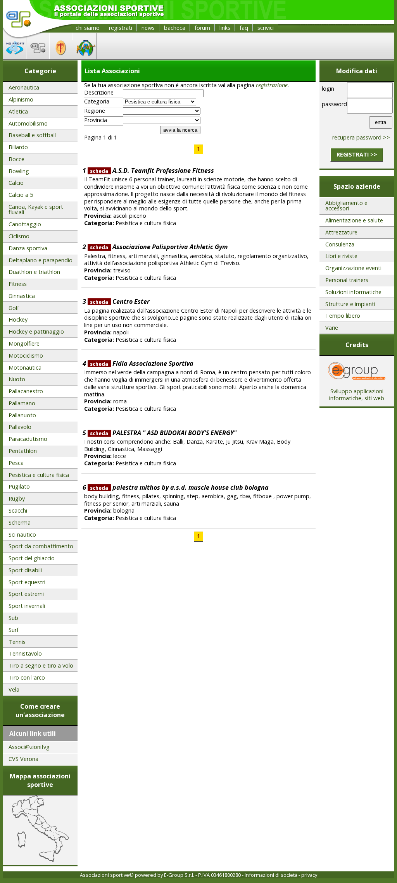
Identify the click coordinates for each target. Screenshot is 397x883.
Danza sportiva (28, 248)
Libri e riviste (341, 256)
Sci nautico (22, 534)
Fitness (18, 283)
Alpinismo (21, 99)
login (328, 88)
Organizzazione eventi (353, 268)
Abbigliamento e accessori (346, 205)
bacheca (174, 27)
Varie (331, 327)
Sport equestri (27, 582)
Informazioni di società (271, 874)
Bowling (19, 171)
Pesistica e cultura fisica (39, 475)
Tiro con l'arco (27, 677)
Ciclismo (19, 236)
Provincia (95, 120)
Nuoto (17, 379)
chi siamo (88, 27)
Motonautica (25, 367)
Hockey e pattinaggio (36, 331)
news (148, 27)
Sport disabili (25, 570)
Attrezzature (341, 232)
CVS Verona (23, 759)
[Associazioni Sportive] (37, 57)
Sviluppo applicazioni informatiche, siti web (356, 394)
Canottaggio (25, 224)
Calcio (16, 182)
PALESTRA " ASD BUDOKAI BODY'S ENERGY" (163, 433)
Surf (14, 629)
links (224, 27)
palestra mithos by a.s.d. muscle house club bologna (179, 487)
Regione (94, 110)
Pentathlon (23, 450)
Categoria (96, 101)
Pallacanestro (26, 391)
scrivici (265, 27)
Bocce (16, 159)
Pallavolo (20, 426)
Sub (13, 617)
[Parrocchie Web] (60, 57)
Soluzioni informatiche (353, 292)
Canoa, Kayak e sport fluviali (36, 209)
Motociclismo (26, 355)
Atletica (18, 111)
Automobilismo (28, 123)
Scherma (20, 522)
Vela (14, 689)
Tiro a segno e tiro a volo (41, 665)
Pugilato (19, 486)
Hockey (18, 319)
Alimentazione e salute (354, 220)
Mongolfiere (24, 343)
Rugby (17, 498)
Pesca (16, 462)
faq (244, 27)
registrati (120, 27)
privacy (309, 874)
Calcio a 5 (21, 194)
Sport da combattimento (41, 546)
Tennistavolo (25, 653)
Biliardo (18, 147)
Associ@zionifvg (29, 746)
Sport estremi (26, 593)
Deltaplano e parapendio (40, 260)
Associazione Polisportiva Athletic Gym (158, 247)
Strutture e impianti (350, 304)
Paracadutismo (28, 438)
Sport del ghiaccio (32, 558)
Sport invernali (27, 605)
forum (202, 27)
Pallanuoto (22, 415)
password (333, 104)
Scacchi (18, 510)
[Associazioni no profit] (14, 57)
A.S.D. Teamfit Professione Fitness (152, 170)
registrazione (272, 85)
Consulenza (339, 244)
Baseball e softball (32, 135)
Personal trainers (346, 280)
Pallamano (22, 403)
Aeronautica (24, 87)
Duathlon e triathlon (34, 271)
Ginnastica (22, 295)
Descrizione (99, 92)
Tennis (17, 641)
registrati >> (357, 154)
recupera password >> (361, 137)
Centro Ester (119, 301)
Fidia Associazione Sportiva (141, 363)
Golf (14, 308)
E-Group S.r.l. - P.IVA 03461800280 (202, 874)
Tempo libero (342, 315)
